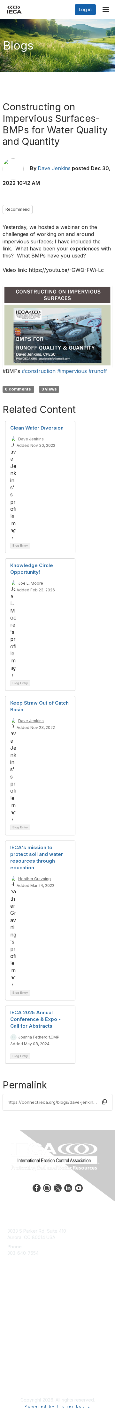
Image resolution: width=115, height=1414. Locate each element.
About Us (17, 1349)
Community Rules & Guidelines (39, 1368)
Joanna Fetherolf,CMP (38, 1037)
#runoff (97, 371)
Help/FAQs (18, 1307)
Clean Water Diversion (37, 428)
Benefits (16, 1301)
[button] (104, 1102)
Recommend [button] (17, 209)
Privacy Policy (22, 1356)
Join (11, 1295)
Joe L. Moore (30, 583)
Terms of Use (21, 1362)
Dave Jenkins (54, 168)
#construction (39, 371)
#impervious (72, 371)
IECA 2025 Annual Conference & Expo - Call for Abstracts (35, 1019)
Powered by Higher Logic (58, 1406)
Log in (85, 9)
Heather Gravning (34, 878)
